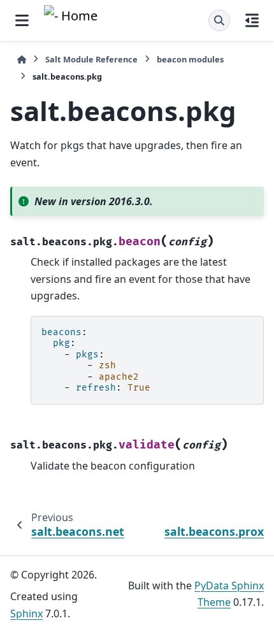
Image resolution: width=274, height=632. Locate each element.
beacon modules (190, 59)
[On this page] (252, 20)
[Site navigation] (22, 20)
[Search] (219, 20)
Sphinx (26, 614)
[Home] (21, 59)
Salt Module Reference (91, 59)
